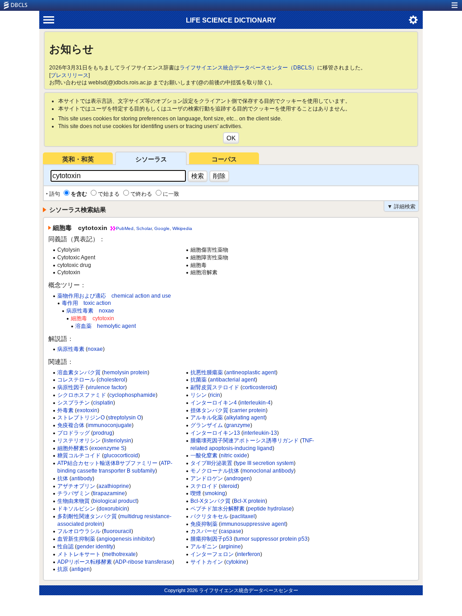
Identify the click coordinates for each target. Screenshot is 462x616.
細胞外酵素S (72, 448)
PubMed (125, 228)
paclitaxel (243, 516)
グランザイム (206, 425)
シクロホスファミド (81, 395)
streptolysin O (124, 417)
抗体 (62, 478)
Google (162, 228)
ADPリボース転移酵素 (84, 562)
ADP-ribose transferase (143, 562)
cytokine (236, 562)
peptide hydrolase (270, 509)
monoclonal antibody (268, 471)
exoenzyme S (108, 448)
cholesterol (111, 380)
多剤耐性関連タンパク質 (87, 516)
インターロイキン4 (213, 403)
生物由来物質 (73, 501)
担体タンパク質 (209, 410)
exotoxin (87, 410)
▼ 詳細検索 (401, 206)
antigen (80, 569)
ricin (215, 395)
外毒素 (65, 410)
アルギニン (203, 546)
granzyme (238, 425)
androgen (238, 478)
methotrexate (120, 554)
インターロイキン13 (215, 433)
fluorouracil (117, 531)
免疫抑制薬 (203, 524)
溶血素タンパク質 (79, 372)
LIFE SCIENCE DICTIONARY (231, 20)
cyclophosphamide (132, 395)
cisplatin (103, 403)
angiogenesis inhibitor (125, 539)
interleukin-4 (255, 403)
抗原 (62, 569)
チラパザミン (73, 493)
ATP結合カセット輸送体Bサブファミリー (107, 463)
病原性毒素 (70, 349)
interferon (248, 554)
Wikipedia (182, 228)
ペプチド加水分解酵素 (217, 509)
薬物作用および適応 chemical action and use (114, 296)
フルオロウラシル (79, 531)
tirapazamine (109, 493)
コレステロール (76, 380)
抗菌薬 (198, 380)
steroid (229, 486)
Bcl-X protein (249, 501)
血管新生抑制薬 (76, 539)
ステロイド (203, 486)
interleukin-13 (260, 433)
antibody (81, 478)
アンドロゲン (206, 478)
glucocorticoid (121, 455)
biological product (115, 501)
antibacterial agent (232, 380)
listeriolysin (117, 440)
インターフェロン (212, 554)
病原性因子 (70, 387)
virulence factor (106, 387)
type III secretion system (265, 463)
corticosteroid (258, 387)
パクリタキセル (209, 516)
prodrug (102, 433)
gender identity (95, 546)
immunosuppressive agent (253, 524)
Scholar (144, 228)
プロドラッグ (73, 433)
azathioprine (113, 486)
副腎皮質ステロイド (214, 387)
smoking (214, 493)
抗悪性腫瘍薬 (206, 372)
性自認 (65, 546)
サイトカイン (206, 562)
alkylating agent (245, 417)
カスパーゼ (203, 531)
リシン (198, 395)
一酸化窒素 (203, 455)
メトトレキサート (79, 554)
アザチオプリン (76, 486)
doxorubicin (112, 509)
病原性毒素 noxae (90, 311)
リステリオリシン (79, 440)
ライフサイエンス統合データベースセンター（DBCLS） (248, 67)
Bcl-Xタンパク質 (210, 501)
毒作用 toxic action (86, 303)
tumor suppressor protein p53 (272, 539)
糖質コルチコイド (79, 455)
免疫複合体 (70, 425)
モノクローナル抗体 (214, 471)
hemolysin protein (126, 372)
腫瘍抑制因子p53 (211, 539)
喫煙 (195, 493)
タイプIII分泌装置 (211, 463)
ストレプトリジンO (81, 417)
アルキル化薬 (206, 417)
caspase (231, 531)
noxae (95, 349)
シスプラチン (73, 403)
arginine (231, 546)
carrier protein (248, 410)
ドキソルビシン (76, 509)
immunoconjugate (110, 425)
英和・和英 (78, 159)
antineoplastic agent (251, 372)
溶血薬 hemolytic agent (105, 326)
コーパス (224, 159)
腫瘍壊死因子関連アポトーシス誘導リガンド (244, 440)
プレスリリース (69, 75)
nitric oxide (234, 455)
